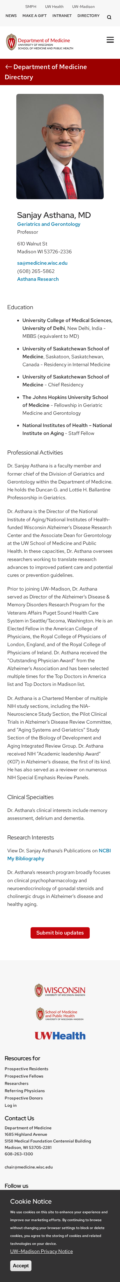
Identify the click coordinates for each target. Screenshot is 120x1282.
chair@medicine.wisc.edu (29, 1167)
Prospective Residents (26, 1068)
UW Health (54, 6)
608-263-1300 (19, 1154)
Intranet (62, 15)
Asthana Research (38, 279)
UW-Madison (83, 6)
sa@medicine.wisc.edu (42, 263)
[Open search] (110, 17)
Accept (21, 1266)
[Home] (40, 42)
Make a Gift (34, 15)
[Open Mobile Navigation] (110, 39)
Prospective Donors (24, 1098)
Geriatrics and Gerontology (48, 224)
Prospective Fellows (24, 1076)
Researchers (17, 1083)
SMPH (30, 6)
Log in (11, 1105)
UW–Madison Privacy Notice (41, 1251)
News (11, 15)
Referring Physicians (25, 1090)
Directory (88, 15)
